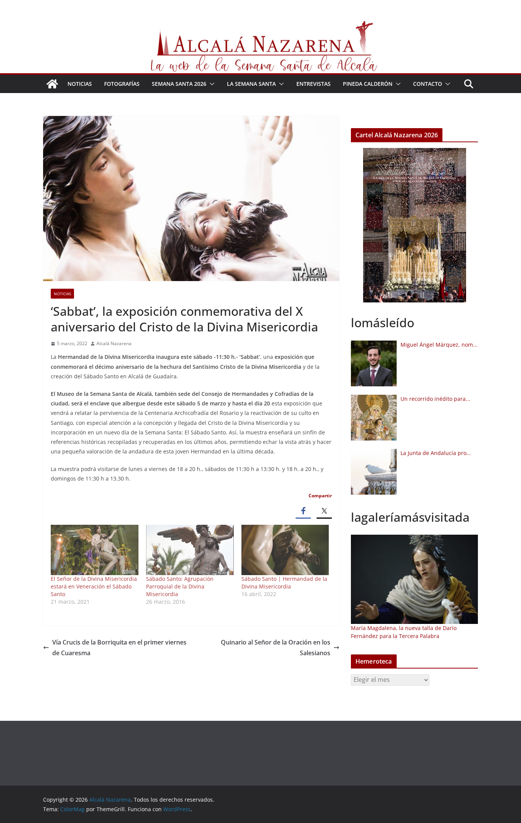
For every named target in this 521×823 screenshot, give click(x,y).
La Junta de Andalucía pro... (435, 453)
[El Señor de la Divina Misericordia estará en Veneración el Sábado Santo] (94, 550)
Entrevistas (313, 83)
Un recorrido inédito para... (435, 398)
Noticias (80, 83)
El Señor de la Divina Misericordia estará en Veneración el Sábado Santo (94, 586)
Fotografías (122, 83)
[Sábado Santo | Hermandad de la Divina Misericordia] (285, 550)
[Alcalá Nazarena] (52, 84)
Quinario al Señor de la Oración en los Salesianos (275, 647)
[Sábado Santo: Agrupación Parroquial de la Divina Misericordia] (190, 550)
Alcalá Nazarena (114, 343)
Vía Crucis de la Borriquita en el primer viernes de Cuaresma (119, 647)
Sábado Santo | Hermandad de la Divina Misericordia (284, 582)
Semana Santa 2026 (179, 83)
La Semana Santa (251, 83)
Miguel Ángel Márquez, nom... (439, 344)
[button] (210, 84)
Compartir (320, 495)
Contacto (427, 83)
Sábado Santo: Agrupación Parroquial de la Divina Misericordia (180, 586)
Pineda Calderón (367, 83)
